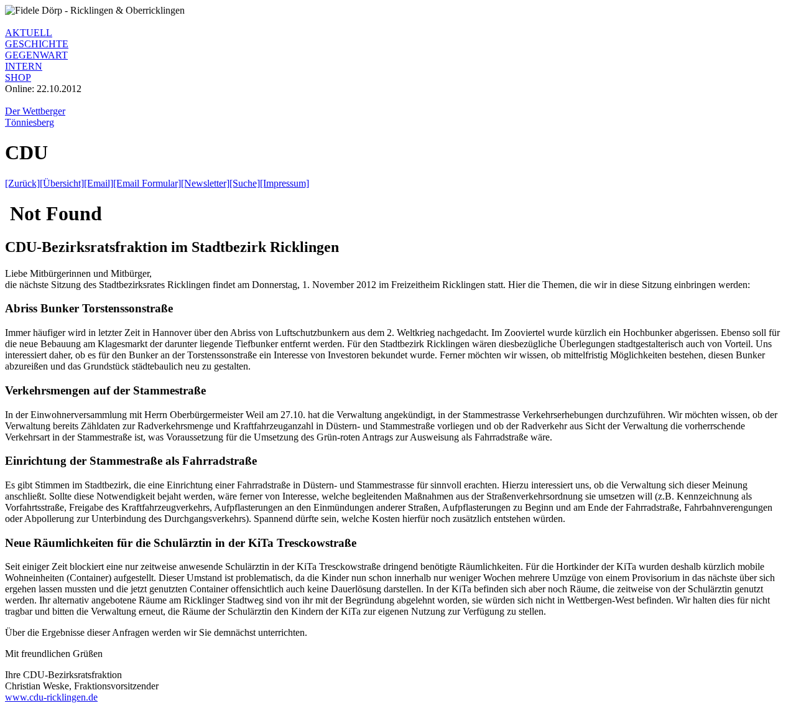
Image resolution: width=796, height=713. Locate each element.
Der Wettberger (35, 111)
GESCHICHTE (36, 44)
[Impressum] (284, 183)
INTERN (23, 66)
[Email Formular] (147, 183)
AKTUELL (28, 32)
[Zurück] (22, 183)
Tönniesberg (29, 122)
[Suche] (244, 183)
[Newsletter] (205, 183)
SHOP (18, 77)
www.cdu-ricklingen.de (51, 697)
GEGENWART (36, 55)
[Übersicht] (62, 183)
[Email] (98, 183)
